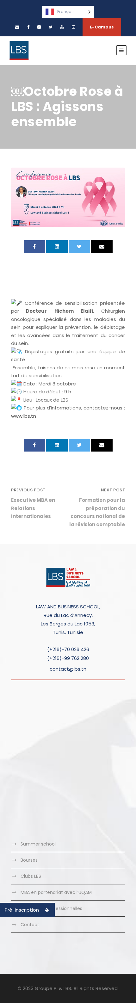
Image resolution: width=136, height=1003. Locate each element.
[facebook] (28, 27)
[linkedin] (39, 27)
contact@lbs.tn (68, 669)
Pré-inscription (22, 910)
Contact (30, 924)
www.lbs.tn (23, 416)
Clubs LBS (31, 876)
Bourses (29, 860)
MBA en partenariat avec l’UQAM (56, 892)
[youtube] (62, 27)
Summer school (38, 844)
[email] (17, 27)
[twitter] (51, 27)
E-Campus (102, 27)
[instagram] (73, 27)
